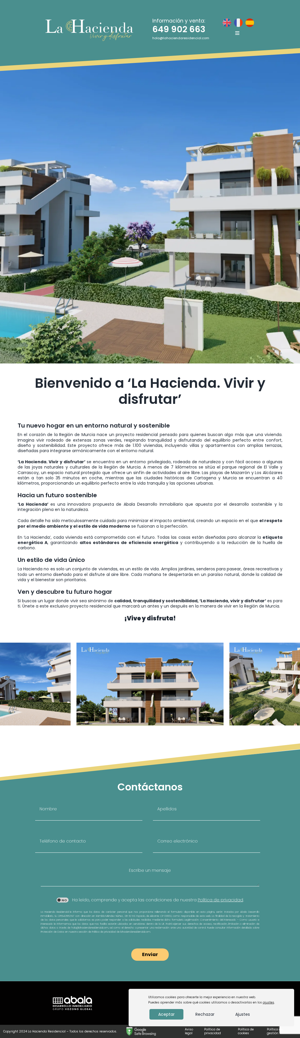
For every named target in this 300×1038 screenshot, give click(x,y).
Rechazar (204, 1014)
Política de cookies (246, 1031)
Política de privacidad (212, 1031)
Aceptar (166, 1014)
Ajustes (242, 1014)
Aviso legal (189, 1031)
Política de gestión (275, 1031)
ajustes (268, 1002)
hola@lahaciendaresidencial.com (180, 38)
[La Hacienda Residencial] (89, 22)
